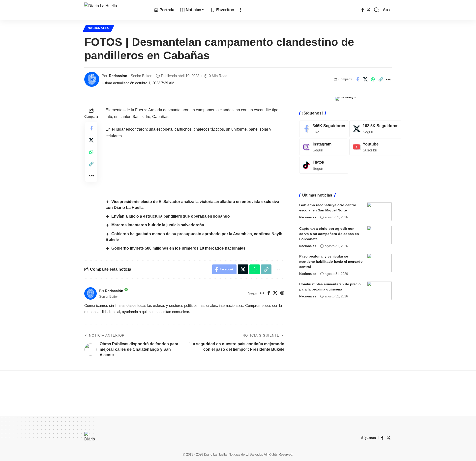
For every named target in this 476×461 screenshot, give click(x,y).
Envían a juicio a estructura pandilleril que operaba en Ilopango (170, 216)
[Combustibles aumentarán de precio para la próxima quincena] (379, 290)
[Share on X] (365, 79)
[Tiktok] (323, 165)
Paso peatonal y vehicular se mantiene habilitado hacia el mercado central (331, 261)
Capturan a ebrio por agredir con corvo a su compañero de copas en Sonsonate (329, 233)
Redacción (118, 76)
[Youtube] (375, 146)
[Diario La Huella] (115, 9)
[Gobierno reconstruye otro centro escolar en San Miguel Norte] (379, 211)
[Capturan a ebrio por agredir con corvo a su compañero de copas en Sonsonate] (379, 235)
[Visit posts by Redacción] (91, 79)
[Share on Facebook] (357, 79)
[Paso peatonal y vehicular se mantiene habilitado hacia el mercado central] (379, 263)
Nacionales (98, 28)
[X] (368, 9)
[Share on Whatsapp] (372, 79)
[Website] (262, 293)
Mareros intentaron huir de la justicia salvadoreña (158, 225)
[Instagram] (282, 293)
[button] (240, 10)
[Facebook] (362, 9)
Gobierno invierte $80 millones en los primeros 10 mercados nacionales (178, 248)
